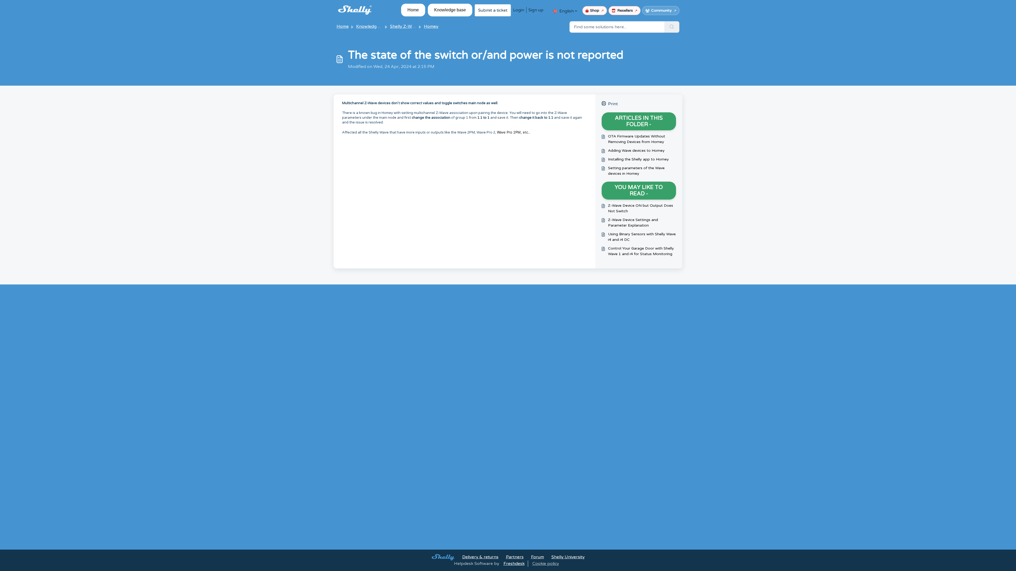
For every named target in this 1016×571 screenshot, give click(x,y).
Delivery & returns (480, 557)
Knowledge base (450, 10)
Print (613, 104)
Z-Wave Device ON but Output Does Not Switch (640, 208)
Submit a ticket (492, 10)
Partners (515, 557)
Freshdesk (514, 563)
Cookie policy (545, 563)
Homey (431, 26)
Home (413, 10)
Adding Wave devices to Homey (636, 150)
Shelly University (568, 557)
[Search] (671, 27)
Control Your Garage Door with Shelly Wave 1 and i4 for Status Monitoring (641, 251)
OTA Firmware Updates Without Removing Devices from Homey (636, 139)
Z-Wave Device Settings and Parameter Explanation (633, 223)
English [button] (566, 11)
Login (518, 10)
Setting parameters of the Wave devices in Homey (636, 171)
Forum (537, 557)
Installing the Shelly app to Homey (638, 159)
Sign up (535, 10)
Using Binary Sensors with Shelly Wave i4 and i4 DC (642, 237)
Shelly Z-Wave (404, 26)
